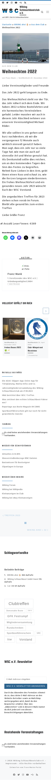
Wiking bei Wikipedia (12, 489)
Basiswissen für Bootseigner (16, 462)
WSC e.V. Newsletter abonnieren (25, 686)
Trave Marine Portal (32, 767)
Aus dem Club (37, 24)
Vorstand (25, 639)
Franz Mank (11, 78)
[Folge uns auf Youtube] (16, 2)
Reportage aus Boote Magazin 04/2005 (21, 406)
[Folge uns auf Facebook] (3, 2)
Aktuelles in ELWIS (11, 454)
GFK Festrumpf (17, 616)
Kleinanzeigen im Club (13, 493)
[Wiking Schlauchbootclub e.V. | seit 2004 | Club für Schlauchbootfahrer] (10, 10)
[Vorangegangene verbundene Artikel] (39, 311)
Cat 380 (11, 586)
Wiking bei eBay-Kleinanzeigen (17, 497)
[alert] (25, 434)
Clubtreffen (19, 603)
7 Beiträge (13, 284)
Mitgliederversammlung (19, 622)
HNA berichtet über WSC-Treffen (18, 395)
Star (9, 639)
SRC (39, 633)
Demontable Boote (14, 611)
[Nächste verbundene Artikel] (46, 311)
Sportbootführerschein (19, 633)
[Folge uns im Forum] (20, 2)
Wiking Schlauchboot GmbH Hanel (23, 579)
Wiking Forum (8, 485)
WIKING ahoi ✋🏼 (21, 24)
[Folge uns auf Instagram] (12, 2)
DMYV (30, 610)
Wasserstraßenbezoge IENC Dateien (19, 458)
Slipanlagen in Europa (12, 466)
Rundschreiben (15, 628)
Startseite (7, 24)
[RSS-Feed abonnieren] (25, 2)
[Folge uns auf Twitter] (7, 2)
